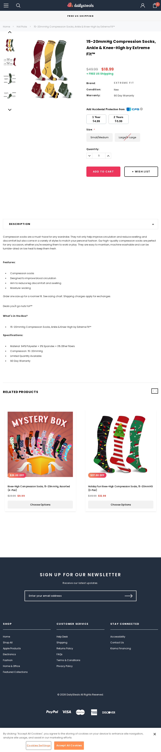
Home (6, 26)
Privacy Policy (65, 666)
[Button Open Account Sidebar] (143, 5)
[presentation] (153, 391)
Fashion (8, 660)
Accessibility (117, 636)
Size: (90, 129)
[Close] (154, 734)
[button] (6, 5)
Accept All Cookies (69, 745)
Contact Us (117, 642)
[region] (80, 740)
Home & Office (11, 666)
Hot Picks (22, 26)
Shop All (8, 642)
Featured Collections (15, 672)
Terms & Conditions (68, 660)
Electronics (9, 654)
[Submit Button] (128, 596)
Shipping (62, 642)
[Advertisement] (80, 209)
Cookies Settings (38, 745)
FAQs (59, 654)
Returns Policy (65, 648)
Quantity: (92, 149)
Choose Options (40, 504)
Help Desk (62, 636)
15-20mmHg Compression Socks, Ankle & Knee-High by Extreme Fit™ (74, 26)
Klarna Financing (120, 648)
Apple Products (12, 648)
